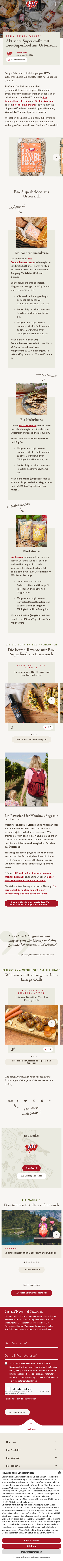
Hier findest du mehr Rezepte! (31, 739)
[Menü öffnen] (4, 4)
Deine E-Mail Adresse (21, 1356)
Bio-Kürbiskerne (27, 425)
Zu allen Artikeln (31, 1269)
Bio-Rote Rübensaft (24, 104)
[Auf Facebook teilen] (18, 1101)
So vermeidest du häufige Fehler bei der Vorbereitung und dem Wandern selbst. (30, 890)
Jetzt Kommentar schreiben (33, 1293)
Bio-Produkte (13, 1450)
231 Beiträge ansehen (31, 1176)
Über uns (11, 1442)
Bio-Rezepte (13, 1465)
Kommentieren (18, 60)
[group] (31, 1234)
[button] (56, 157)
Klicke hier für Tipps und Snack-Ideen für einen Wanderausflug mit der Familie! (29, 903)
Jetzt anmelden (17, 1412)
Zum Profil (31, 1168)
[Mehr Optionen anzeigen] (51, 1101)
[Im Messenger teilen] (43, 1101)
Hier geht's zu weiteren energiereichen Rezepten (31, 1062)
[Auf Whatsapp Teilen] (35, 1101)
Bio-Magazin (13, 1458)
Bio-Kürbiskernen (44, 101)
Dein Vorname (16, 1343)
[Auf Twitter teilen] (26, 1101)
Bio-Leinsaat (18, 557)
